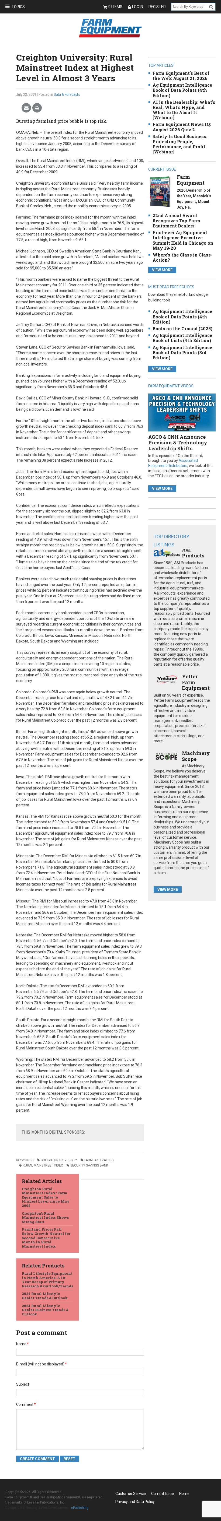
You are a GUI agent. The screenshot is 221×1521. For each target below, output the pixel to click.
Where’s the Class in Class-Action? (182, 257)
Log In (137, 7)
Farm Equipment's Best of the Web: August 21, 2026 (181, 75)
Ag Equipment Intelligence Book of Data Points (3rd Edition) (182, 352)
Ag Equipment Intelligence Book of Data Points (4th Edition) (182, 90)
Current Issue (162, 1493)
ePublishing (79, 1508)
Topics (18, 7)
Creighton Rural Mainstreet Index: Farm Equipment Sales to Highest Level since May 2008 (46, 1197)
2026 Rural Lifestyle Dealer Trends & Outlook (45, 1295)
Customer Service (130, 1493)
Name (22, 1344)
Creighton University (59, 1160)
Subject (22, 1384)
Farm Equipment (191, 180)
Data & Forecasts (67, 94)
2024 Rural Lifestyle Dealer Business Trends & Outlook (45, 1309)
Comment (26, 1404)
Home (184, 1493)
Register (157, 7)
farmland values (98, 1160)
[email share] (26, 108)
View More (162, 270)
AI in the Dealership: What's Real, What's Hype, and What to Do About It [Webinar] (184, 110)
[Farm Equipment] (160, 191)
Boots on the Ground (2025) (182, 328)
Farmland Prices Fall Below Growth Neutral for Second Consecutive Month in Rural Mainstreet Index (46, 1237)
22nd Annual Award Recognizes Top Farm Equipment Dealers (176, 221)
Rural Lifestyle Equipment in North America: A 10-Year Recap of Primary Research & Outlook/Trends (47, 1279)
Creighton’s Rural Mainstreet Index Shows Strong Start (45, 1217)
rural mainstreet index (43, 1165)
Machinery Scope (196, 756)
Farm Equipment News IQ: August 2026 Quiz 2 (182, 126)
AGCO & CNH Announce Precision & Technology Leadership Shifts (177, 443)
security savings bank (89, 1165)
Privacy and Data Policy (135, 1501)
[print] (37, 108)
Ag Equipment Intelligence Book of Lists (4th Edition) (182, 337)
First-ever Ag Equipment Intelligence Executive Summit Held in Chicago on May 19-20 (183, 240)
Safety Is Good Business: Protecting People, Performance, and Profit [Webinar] (180, 144)
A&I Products (193, 552)
